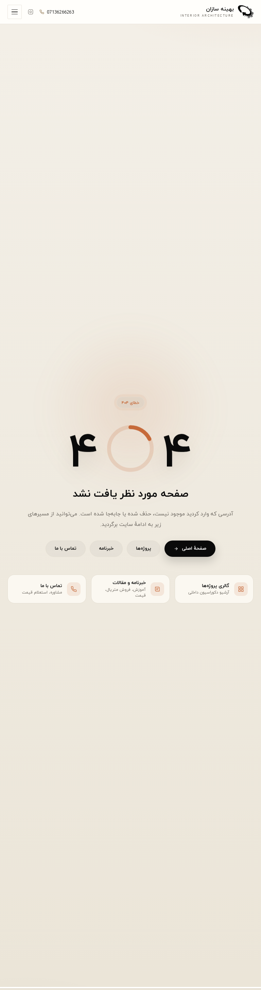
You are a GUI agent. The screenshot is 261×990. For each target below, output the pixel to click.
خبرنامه (106, 548)
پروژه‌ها (143, 548)
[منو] (14, 12)
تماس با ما (65, 548)
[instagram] (30, 12)
